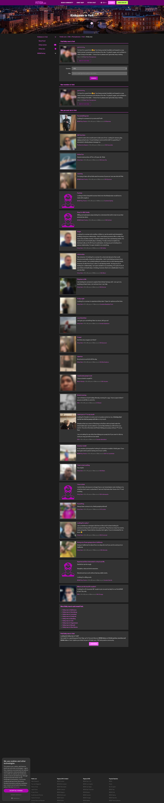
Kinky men (42, 49)
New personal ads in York (69, 110)
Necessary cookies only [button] (16, 794)
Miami (104, 273)
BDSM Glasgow (61, 792)
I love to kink (81, 484)
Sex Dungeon (112, 786)
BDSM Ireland (60, 797)
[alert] (16, 779)
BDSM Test (111, 789)
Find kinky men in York (68, 41)
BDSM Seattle (86, 800)
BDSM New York (87, 781)
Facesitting (80, 503)
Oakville (110, 580)
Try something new (83, 116)
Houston (106, 381)
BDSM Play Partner (82, 121)
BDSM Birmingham (62, 784)
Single (79, 231)
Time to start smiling (83, 465)
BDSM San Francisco (88, 789)
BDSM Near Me (113, 797)
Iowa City (104, 160)
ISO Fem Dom (81, 135)
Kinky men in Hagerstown (70, 623)
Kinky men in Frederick (69, 616)
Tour (32, 784)
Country (68, 68)
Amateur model (81, 446)
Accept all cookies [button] (16, 790)
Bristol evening (81, 395)
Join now (94, 644)
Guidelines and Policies (37, 795)
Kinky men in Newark (69, 625)
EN (104, 3)
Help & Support (35, 781)
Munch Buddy (80, 381)
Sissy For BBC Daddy (83, 212)
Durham (110, 220)
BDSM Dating (41, 53)
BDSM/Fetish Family (82, 179)
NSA (78, 403)
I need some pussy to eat (84, 376)
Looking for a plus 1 (83, 523)
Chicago (101, 594)
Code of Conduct (35, 797)
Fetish (110, 784)
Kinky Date (80, 160)
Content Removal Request (38, 800)
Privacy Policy (34, 792)
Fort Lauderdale (110, 453)
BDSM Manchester (61, 786)
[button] (16, 798)
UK (105, 121)
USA (106, 145)
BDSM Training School (114, 800)
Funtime (79, 193)
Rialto (103, 470)
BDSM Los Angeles (88, 784)
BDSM (110, 781)
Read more (16, 787)
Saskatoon (106, 323)
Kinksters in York (42, 37)
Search (93, 78)
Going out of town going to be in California (89, 542)
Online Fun (80, 154)
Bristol (99, 403)
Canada (102, 323)
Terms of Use (34, 786)
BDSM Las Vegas (87, 786)
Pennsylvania (92, 57)
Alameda (105, 550)
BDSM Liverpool (61, 789)
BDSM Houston (87, 795)
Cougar (79, 337)
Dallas (104, 248)
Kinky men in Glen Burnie (70, 627)
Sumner (104, 287)
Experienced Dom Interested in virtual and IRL (91, 561)
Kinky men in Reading (69, 618)
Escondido (110, 145)
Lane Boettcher (81, 318)
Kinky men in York (68, 620)
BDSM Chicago (87, 797)
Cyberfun (80, 356)
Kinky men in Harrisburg (70, 612)
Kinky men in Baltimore (69, 610)
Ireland (66, 778)
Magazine (38, 784)
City (69, 73)
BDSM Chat (112, 792)
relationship (80, 254)
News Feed (42, 41)
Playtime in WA (81, 279)
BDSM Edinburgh (61, 795)
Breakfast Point (109, 304)
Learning (80, 173)
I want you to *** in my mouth (85, 414)
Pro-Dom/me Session (82, 145)
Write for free (84, 61)
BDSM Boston (86, 792)
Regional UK (60, 778)
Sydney (111, 200)
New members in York (68, 85)
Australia (106, 200)
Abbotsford (103, 439)
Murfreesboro (105, 362)
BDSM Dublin (60, 800)
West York (86, 57)
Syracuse (109, 179)
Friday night (80, 298)
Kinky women (43, 45)
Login (112, 2)
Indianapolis (105, 494)
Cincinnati (104, 535)
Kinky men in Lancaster (70, 614)
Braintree (108, 121)
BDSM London (60, 781)
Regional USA (86, 778)
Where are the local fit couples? (86, 586)
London (104, 509)
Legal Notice (34, 789)
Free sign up (122, 2)
